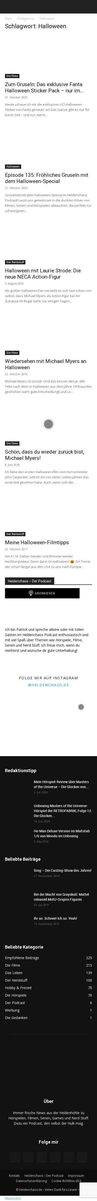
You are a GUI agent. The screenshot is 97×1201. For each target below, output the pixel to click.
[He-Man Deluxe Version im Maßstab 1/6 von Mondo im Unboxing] (17, 837)
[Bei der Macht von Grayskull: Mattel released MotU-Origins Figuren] (17, 900)
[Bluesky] (82, 1157)
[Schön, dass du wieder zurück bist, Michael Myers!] (48, 424)
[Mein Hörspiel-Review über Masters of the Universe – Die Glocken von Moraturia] (17, 788)
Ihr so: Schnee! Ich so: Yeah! (55, 918)
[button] (8, 6)
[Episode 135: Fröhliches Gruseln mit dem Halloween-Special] (48, 147)
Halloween (13, 166)
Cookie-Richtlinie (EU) (66, 1181)
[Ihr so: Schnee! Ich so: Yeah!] (17, 924)
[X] (55, 1157)
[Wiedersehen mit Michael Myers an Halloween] (48, 333)
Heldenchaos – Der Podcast (43, 1176)
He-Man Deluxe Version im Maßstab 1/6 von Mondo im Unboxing (62, 833)
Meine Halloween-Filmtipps (37, 542)
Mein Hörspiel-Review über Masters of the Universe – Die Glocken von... (61, 784)
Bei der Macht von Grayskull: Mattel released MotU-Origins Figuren (61, 897)
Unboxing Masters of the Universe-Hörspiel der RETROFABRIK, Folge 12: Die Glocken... (63, 810)
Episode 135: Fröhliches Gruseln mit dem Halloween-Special (46, 178)
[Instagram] (28, 1157)
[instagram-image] (16, 706)
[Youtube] (69, 1157)
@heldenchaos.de (48, 684)
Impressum (76, 1176)
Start (8, 18)
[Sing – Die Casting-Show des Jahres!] (17, 876)
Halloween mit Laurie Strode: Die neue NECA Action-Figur (43, 274)
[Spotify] (42, 1157)
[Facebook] (15, 1157)
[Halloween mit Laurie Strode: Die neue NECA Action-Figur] (48, 243)
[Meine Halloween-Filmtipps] (48, 514)
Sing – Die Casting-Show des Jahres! (63, 870)
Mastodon (13, 1198)
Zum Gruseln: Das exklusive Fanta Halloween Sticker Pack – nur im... (44, 87)
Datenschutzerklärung (31, 1181)
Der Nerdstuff (15, 262)
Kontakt (14, 1176)
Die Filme (12, 76)
